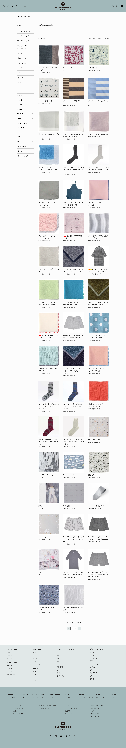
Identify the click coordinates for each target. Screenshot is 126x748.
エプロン (92, 667)
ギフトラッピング (22, 156)
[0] (116, 6)
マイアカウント (96, 716)
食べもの (60, 670)
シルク (35, 655)
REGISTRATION (99, 6)
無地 (34, 671)
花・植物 (60, 667)
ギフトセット (21, 151)
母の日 (9, 665)
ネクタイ (92, 652)
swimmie (19, 100)
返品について (17, 711)
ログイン (93, 711)
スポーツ (60, 673)
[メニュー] (121, 6)
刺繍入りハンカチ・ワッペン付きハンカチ (23, 47)
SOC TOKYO (20, 127)
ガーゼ (35, 658)
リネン (19, 73)
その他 (92, 679)
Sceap (19, 132)
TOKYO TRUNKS (22, 123)
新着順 (107, 38)
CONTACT (114, 696)
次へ (79, 628)
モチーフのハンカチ (23, 41)
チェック (36, 677)
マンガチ (19, 104)
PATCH (25, 696)
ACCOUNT (90, 6)
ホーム (18, 16)
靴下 (91, 661)
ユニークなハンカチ (23, 36)
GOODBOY (20, 109)
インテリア (93, 673)
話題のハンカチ (21, 58)
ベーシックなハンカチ (23, 31)
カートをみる (95, 713)
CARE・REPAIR (54, 696)
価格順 (100, 38)
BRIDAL (82, 696)
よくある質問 (17, 705)
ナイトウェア (94, 664)
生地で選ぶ (20, 53)
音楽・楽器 (61, 676)
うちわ (92, 670)
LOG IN (108, 6)
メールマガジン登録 (97, 705)
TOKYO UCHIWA (22, 146)
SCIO (18, 136)
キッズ (9, 658)
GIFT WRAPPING (38, 696)
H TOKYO (19, 95)
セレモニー (11, 674)
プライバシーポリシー (46, 708)
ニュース (67, 705)
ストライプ (36, 674)
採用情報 (67, 711)
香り (91, 676)
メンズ (19, 83)
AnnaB (19, 118)
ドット (35, 680)
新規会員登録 (95, 708)
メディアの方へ (70, 713)
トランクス (93, 658)
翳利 (18, 141)
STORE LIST (70, 696)
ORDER (97, 696)
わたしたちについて (71, 708)
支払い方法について (19, 713)
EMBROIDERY (13, 696)
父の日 (9, 668)
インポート (36, 664)
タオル (35, 661)
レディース (20, 78)
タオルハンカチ (21, 63)
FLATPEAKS (20, 114)
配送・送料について (19, 708)
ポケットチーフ (95, 655)
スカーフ (19, 68)
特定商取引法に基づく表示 (47, 705)
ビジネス (10, 671)
